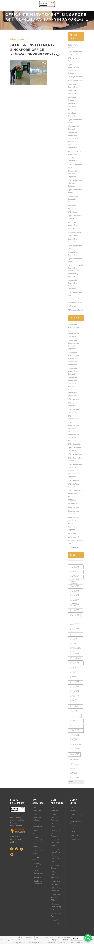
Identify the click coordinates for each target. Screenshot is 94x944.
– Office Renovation (36, 809)
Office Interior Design (73, 644)
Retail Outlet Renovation (75, 745)
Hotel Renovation (74, 299)
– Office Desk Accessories (55, 882)
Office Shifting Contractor (74, 697)
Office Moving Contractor (75, 659)
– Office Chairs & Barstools (56, 889)
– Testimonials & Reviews (76, 822)
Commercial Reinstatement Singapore (73, 355)
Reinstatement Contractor (76, 726)
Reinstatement (73, 507)
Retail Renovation (75, 229)
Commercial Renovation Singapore (72, 174)
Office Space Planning (74, 702)
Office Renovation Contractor (74, 683)
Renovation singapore (74, 736)
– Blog (72, 828)
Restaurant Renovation (74, 740)
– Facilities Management (37, 825)
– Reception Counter (55, 866)
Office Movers (73, 399)
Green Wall (74, 615)
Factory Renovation (75, 77)
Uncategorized (73, 547)
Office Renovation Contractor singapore (75, 467)
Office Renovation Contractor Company (75, 183)
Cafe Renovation (74, 306)
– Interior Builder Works (37, 838)
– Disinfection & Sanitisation (37, 882)
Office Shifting (73, 480)
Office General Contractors (75, 640)
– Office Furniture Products (76, 816)
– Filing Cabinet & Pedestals (54, 874)
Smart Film (72, 533)
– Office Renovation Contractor (36, 817)
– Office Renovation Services (77, 809)
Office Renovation (75, 454)
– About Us (74, 836)
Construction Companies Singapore (73, 199)
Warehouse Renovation (74, 774)
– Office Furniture (54, 809)
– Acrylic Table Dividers (56, 825)
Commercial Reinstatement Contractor (73, 334)
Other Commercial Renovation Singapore (75, 493)
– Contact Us (74, 840)
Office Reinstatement (76, 664)
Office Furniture (74, 635)
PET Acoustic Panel (75, 310)
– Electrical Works (36, 858)
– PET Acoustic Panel (56, 914)
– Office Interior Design (37, 852)
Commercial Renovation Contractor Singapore (74, 592)
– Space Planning (35, 845)
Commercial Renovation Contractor (72, 371)
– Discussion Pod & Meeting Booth (56, 906)
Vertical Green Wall (74, 769)
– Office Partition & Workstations (55, 817)
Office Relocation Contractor (74, 673)
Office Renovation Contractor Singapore (74, 688)
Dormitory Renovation (74, 601)
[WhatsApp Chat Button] (88, 938)
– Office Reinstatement (37, 872)
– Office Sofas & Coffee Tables (55, 897)
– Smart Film (55, 924)
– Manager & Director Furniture (55, 833)
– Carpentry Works (36, 865)
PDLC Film (72, 500)
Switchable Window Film (75, 764)
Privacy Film (72, 503)
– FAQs (72, 832)
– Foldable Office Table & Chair (56, 858)
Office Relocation (74, 444)
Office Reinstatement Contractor (73, 425)
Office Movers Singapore (75, 654)
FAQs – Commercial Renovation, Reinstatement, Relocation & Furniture (75, 271)
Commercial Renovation (74, 582)
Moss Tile (73, 629)
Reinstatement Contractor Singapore (73, 520)
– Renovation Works (37, 832)
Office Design (73, 212)
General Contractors (75, 611)
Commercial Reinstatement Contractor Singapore (76, 572)
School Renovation (75, 80)
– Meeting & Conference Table (55, 842)
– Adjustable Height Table (55, 850)
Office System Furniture (75, 707)
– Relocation (36, 877)
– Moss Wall (55, 920)
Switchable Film (74, 537)
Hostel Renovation (75, 302)
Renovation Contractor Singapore (72, 106)
